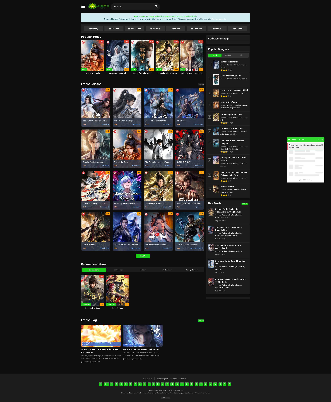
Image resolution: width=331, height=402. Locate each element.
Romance (228, 134)
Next (142, 256)
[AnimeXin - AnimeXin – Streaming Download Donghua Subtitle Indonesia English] (98, 7)
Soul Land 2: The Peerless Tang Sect (232, 142)
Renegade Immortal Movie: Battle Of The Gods (230, 280)
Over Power (229, 192)
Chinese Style (94, 270)
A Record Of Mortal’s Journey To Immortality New (233, 173)
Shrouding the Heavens (231, 114)
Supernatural (235, 108)
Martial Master (227, 186)
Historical (224, 149)
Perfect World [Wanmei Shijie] (234, 90)
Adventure (236, 65)
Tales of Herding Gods (230, 76)
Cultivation (237, 105)
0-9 (106, 384)
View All (201, 84)
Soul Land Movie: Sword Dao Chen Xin (230, 262)
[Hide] (322, 139)
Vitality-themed (191, 270)
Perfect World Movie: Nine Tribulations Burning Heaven (228, 210)
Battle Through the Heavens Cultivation (141, 349)
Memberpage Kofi (219, 19)
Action (229, 65)
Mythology (167, 270)
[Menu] (289, 139)
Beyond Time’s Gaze (229, 102)
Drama (243, 65)
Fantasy (143, 270)
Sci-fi (222, 120)
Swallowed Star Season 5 (231, 128)
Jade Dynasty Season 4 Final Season (233, 158)
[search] (156, 6)
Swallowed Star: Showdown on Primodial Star (229, 228)
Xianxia (223, 166)
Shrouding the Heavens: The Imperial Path (228, 246)
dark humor (118, 270)
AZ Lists (165, 398)
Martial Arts (225, 108)
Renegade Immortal (229, 62)
